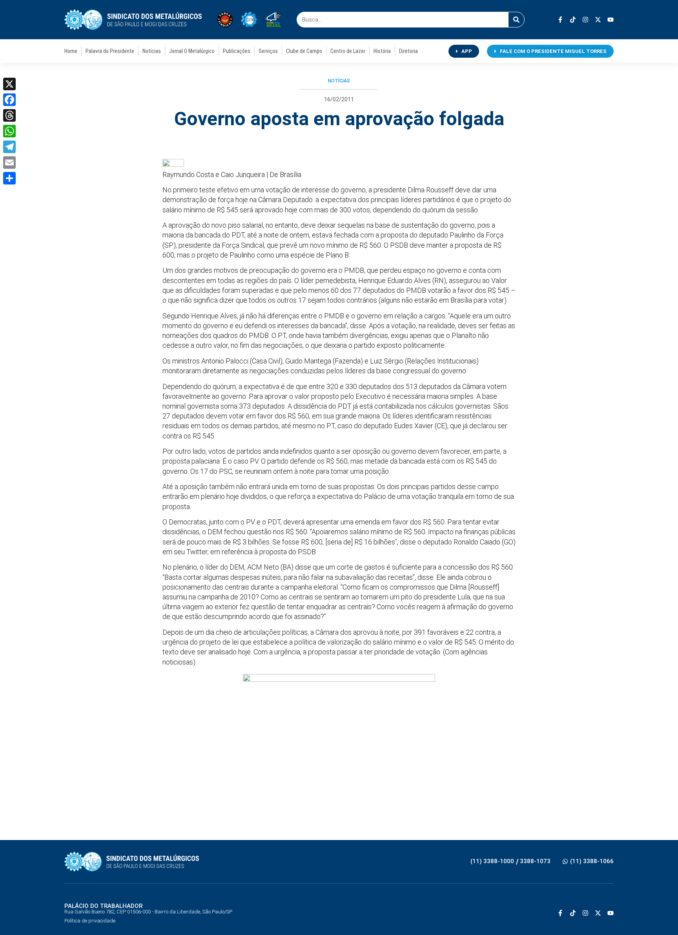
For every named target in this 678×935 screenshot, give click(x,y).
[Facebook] (9, 100)
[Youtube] (610, 19)
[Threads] (9, 115)
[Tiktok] (573, 19)
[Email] (9, 162)
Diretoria (408, 51)
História (382, 51)
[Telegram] (9, 147)
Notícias (151, 51)
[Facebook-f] (560, 19)
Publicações (236, 51)
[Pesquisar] (516, 19)
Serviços (268, 51)
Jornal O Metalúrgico (192, 51)
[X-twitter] (598, 19)
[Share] (9, 178)
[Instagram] (585, 19)
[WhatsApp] (9, 131)
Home (70, 51)
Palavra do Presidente (110, 51)
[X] (9, 84)
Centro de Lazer (347, 51)
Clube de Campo (304, 51)
